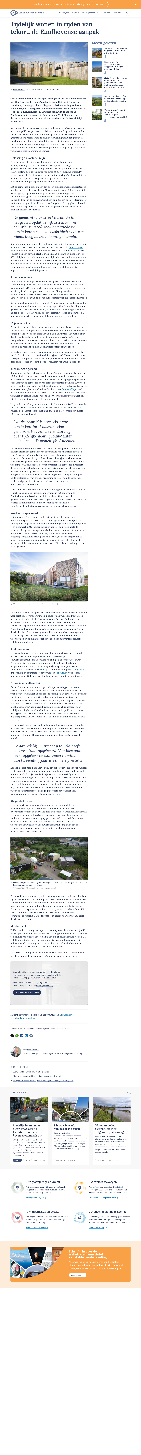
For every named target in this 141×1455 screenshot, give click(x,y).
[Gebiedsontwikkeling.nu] (33, 13)
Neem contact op (96, 1228)
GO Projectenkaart (90, 12)
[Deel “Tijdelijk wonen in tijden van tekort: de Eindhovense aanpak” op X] (12, 1035)
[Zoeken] (128, 13)
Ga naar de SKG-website (37, 1228)
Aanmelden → (77, 1275)
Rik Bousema (19, 89)
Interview (27, 1160)
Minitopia (44, 669)
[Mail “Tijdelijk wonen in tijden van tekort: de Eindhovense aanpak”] (31, 1035)
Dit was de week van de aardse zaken (67, 1127)
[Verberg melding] (136, 4)
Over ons (117, 12)
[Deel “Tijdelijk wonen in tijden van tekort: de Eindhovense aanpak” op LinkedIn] (26, 1035)
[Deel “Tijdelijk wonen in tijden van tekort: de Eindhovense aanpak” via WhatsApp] (17, 1035)
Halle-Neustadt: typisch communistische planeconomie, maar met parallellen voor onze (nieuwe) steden (115, 83)
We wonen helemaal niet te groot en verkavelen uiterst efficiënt (115, 50)
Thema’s (106, 12)
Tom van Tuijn (69, 389)
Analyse (14, 98)
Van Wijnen (61, 672)
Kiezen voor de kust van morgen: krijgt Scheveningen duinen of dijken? (113, 65)
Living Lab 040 (79, 669)
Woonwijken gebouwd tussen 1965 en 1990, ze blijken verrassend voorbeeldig (115, 113)
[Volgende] (128, 1093)
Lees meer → (100, 4)
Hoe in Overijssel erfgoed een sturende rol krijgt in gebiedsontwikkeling (116, 98)
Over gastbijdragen (35, 1198)
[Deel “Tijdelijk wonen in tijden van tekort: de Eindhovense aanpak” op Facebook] (21, 1035)
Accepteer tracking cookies (27, 992)
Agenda (75, 12)
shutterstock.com (48, 888)
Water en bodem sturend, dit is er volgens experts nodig (109, 1129)
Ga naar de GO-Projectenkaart (102, 1198)
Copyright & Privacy (44, 985)
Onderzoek (100, 1160)
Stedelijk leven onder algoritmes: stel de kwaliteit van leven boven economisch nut (27, 1130)
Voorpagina (64, 12)
